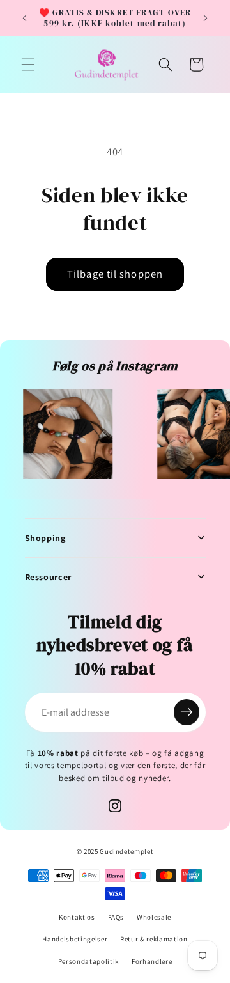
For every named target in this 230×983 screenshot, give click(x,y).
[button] (28, 64)
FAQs (116, 917)
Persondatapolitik (88, 961)
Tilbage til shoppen (115, 274)
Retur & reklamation (154, 938)
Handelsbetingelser (74, 938)
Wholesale (154, 917)
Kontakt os (77, 917)
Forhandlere (152, 961)
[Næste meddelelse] (206, 18)
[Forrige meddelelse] (25, 18)
